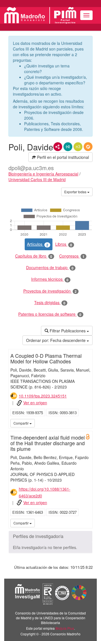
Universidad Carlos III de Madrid (37, 179)
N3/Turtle (78, 146)
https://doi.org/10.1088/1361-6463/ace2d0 (44, 492)
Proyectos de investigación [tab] (50, 291)
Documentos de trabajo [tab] (50, 268)
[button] (50, 536)
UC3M (87, 423)
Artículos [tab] (37, 244)
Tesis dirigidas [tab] (49, 303)
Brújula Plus (65, 628)
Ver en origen (35, 402)
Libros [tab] (63, 244)
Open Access (88, 437)
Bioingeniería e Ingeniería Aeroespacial (43, 174)
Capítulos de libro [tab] (33, 256)
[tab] (50, 536)
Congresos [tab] (71, 256)
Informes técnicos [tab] (49, 279)
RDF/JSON (88, 146)
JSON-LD (67, 146)
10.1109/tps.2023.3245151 (43, 396)
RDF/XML (57, 146)
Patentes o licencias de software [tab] (49, 314)
